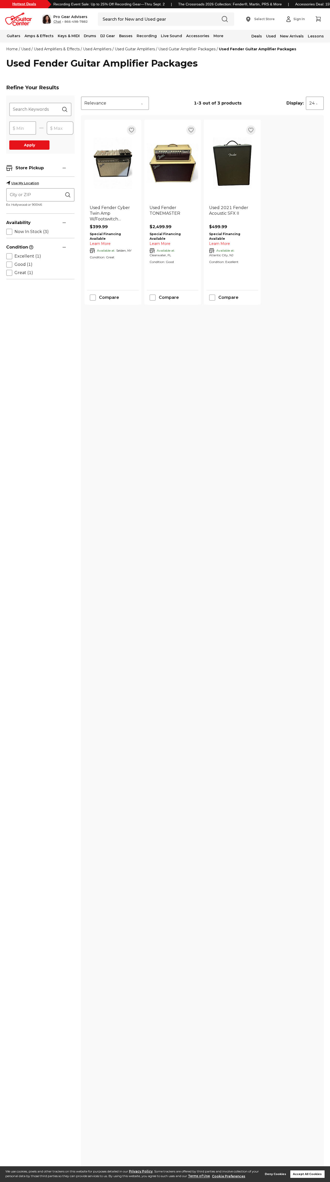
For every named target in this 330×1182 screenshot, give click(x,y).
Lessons (316, 36)
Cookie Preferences (228, 1176)
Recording (147, 36)
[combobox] (115, 103)
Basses (126, 36)
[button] (65, 19)
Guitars (13, 36)
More (218, 36)
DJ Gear (107, 36)
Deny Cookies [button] (275, 1174)
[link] (113, 213)
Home (12, 49)
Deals (256, 36)
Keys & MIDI (69, 36)
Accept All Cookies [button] (307, 1174)
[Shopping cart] (318, 19)
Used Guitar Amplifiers (135, 49)
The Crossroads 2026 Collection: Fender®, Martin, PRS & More (230, 4)
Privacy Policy (141, 1171)
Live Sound (171, 36)
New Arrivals (292, 36)
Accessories (197, 36)
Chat (57, 21)
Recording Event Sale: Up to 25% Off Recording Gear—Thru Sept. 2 (109, 4)
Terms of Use (199, 1176)
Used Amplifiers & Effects (57, 49)
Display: (295, 103)
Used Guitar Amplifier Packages (187, 49)
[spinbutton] (23, 128)
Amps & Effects (39, 36)
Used (271, 36)
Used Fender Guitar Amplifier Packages (257, 49)
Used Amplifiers (97, 49)
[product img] (113, 163)
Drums (90, 36)
